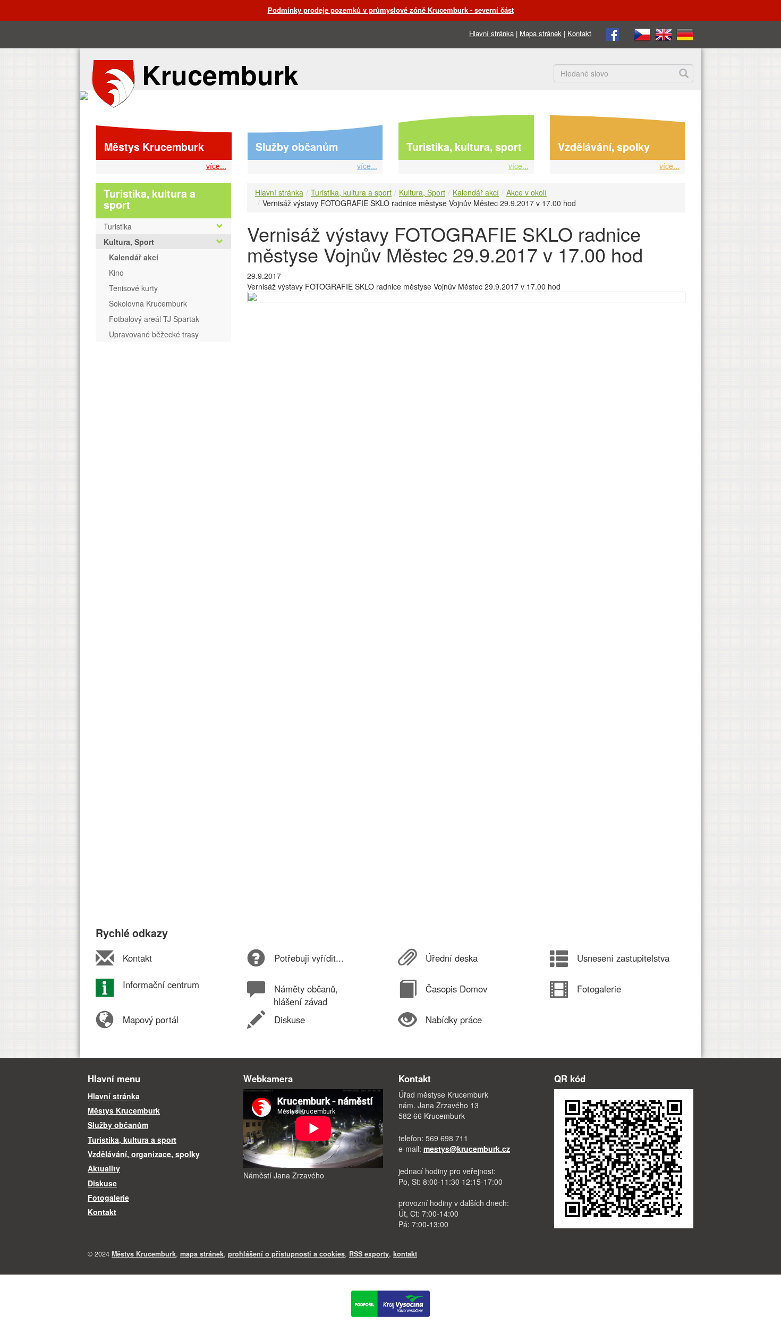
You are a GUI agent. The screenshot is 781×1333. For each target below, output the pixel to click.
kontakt (405, 1254)
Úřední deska (451, 958)
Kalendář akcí (476, 192)
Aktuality (104, 1168)
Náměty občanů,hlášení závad (305, 995)
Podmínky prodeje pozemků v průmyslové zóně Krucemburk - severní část (391, 10)
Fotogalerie (599, 988)
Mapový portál (150, 1019)
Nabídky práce (453, 1019)
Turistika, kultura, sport (464, 146)
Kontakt (579, 33)
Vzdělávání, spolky (604, 146)
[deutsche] (684, 33)
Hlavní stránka (491, 33)
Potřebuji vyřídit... (308, 958)
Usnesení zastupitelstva (623, 958)
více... (216, 165)
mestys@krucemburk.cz (466, 1148)
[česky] (642, 33)
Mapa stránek (541, 33)
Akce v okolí (526, 192)
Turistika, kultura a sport (351, 192)
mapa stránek (202, 1254)
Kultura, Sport (422, 192)
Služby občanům (297, 146)
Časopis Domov (456, 988)
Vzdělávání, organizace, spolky (144, 1154)
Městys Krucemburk (154, 146)
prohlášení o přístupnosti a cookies (286, 1254)
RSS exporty (369, 1254)
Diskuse (289, 1019)
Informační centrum (161, 984)
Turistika (118, 226)
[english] (663, 33)
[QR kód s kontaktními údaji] (624, 1157)
